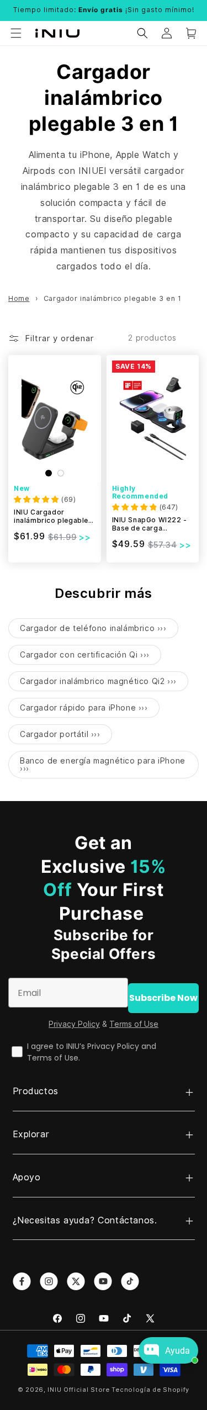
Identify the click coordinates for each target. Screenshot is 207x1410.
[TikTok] (127, 1318)
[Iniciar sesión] (167, 33)
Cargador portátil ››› (60, 734)
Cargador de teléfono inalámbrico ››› (93, 628)
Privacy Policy (74, 1024)
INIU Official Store (78, 1389)
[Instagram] (80, 1318)
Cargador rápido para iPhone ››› (84, 707)
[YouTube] (103, 1318)
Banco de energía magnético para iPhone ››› (102, 764)
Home (18, 298)
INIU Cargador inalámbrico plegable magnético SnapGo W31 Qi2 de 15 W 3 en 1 (52, 517)
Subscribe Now (163, 998)
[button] (16, 33)
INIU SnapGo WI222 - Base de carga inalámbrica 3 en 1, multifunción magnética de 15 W (149, 524)
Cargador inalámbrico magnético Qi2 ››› (98, 681)
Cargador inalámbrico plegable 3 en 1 (113, 298)
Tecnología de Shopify (150, 1389)
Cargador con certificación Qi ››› (85, 654)
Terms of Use (133, 1024)
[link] (22, 1281)
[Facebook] (57, 1318)
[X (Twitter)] (150, 1318)
